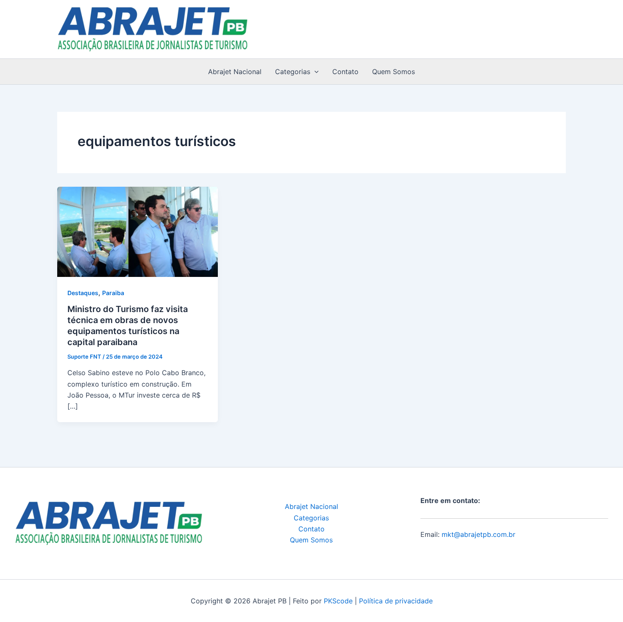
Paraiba (113, 292)
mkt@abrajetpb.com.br (478, 534)
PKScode (338, 601)
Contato (345, 71)
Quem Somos (393, 71)
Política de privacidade (396, 601)
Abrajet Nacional (234, 71)
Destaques (82, 292)
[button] (314, 71)
